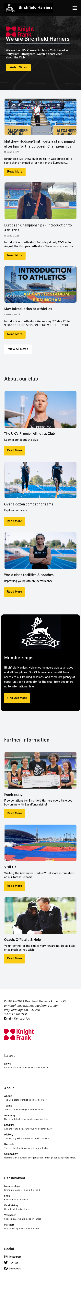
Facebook (16, 1268)
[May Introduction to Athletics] (40, 286)
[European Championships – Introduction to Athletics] (40, 203)
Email (8, 1019)
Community (40, 1156)
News (26, 1066)
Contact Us (22, 1019)
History (26, 1136)
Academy (26, 1117)
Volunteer (22, 1217)
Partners (21, 1227)
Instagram (16, 1257)
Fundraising (16, 1207)
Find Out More (17, 698)
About (25, 1098)
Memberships (22, 1188)
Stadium (28, 1127)
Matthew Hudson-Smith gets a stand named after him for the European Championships (39, 144)
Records (26, 1146)
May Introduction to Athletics (28, 309)
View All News (18, 349)
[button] (75, 8)
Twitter (15, 1263)
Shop (16, 1198)
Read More (14, 172)
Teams (23, 1108)
